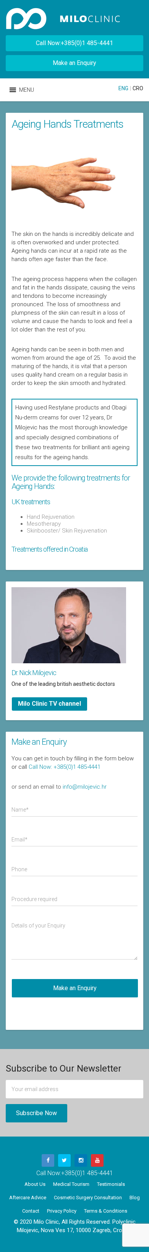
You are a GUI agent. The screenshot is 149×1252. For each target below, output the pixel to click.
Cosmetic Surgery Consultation (88, 1197)
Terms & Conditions (105, 1211)
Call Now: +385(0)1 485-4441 (64, 766)
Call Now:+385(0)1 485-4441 (74, 43)
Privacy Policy (61, 1211)
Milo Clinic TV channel (49, 703)
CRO (138, 88)
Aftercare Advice (27, 1197)
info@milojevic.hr (85, 786)
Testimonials (111, 1184)
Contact (30, 1211)
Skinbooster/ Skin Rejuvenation (67, 530)
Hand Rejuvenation (50, 516)
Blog (135, 1197)
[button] (26, 89)
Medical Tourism (71, 1184)
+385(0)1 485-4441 (87, 1173)
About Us (34, 1184)
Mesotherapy (44, 523)
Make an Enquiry (74, 63)
